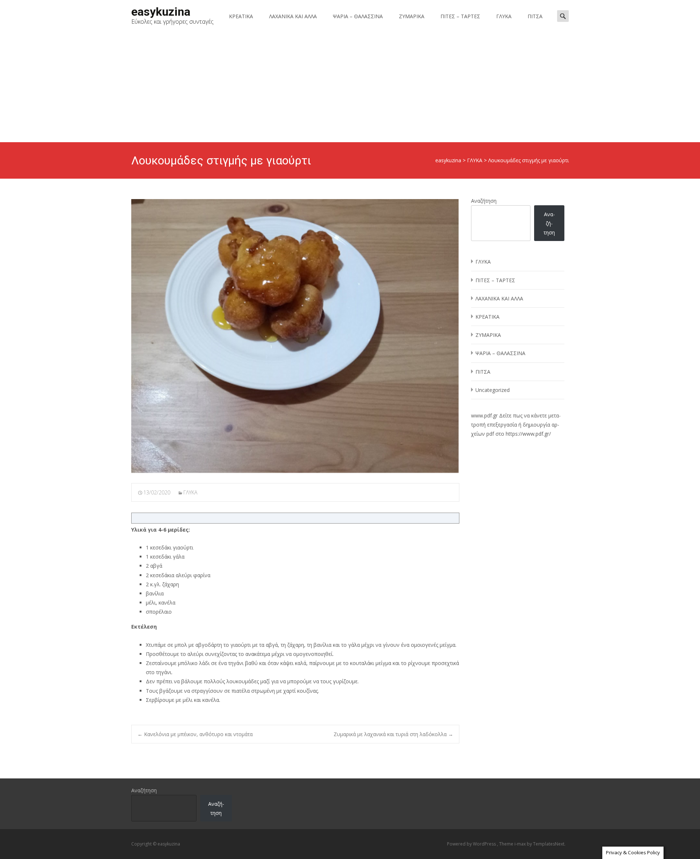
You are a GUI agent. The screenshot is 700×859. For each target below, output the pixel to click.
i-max (520, 844)
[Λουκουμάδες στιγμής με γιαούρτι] (295, 336)
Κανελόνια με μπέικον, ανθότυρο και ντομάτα (195, 734)
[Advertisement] (350, 87)
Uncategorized (492, 389)
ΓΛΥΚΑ (504, 16)
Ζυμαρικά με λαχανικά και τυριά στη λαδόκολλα (393, 734)
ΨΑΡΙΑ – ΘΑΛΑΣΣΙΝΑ (358, 16)
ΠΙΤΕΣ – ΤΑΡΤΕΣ (460, 16)
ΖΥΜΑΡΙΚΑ (411, 16)
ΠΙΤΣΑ (535, 16)
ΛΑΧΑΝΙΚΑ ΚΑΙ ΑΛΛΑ (293, 16)
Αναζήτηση (484, 200)
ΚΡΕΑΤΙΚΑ (241, 16)
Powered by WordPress (472, 844)
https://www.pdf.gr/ (528, 433)
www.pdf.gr (484, 415)
